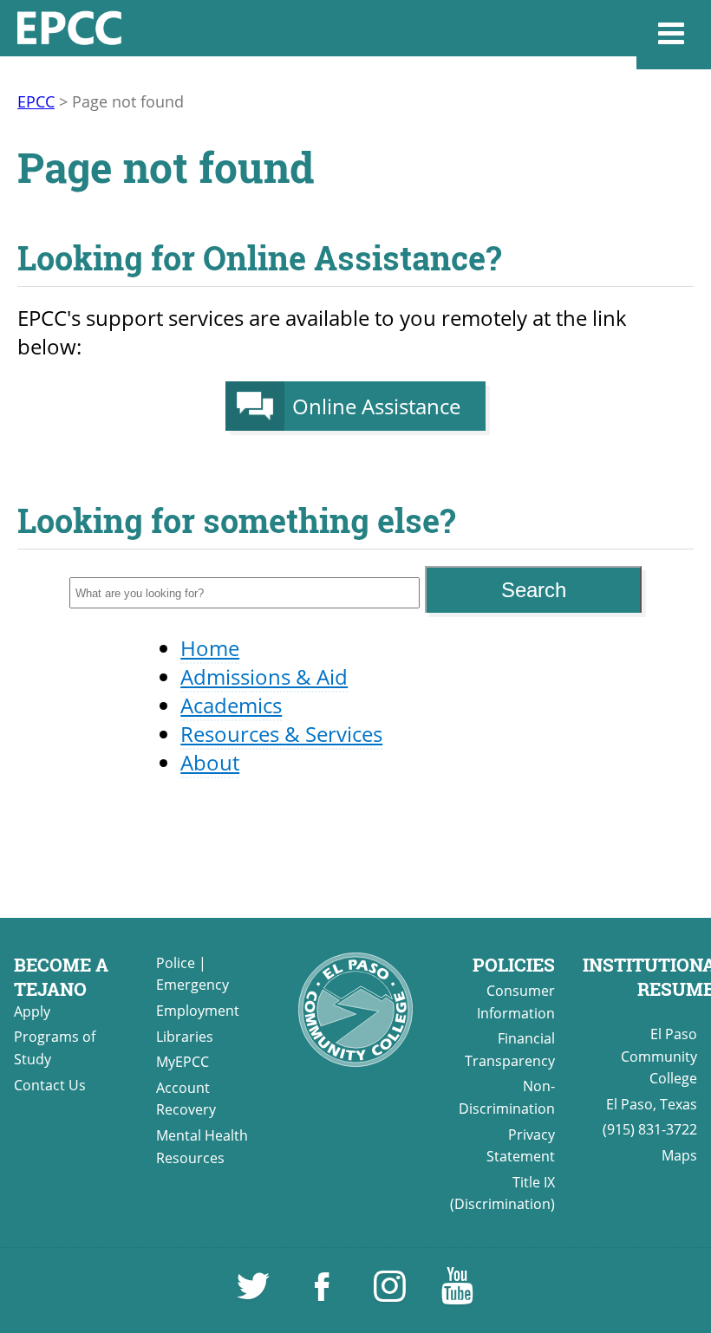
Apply (32, 1011)
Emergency (192, 984)
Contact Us (50, 1085)
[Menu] (673, 34)
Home (209, 648)
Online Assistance (376, 406)
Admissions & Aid (264, 676)
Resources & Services (281, 733)
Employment (197, 1010)
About (209, 762)
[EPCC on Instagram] (391, 1294)
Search (533, 589)
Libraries (184, 1036)
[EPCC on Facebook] (323, 1294)
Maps (679, 1155)
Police (175, 962)
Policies (514, 965)
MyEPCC (182, 1061)
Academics (231, 705)
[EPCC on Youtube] (457, 1294)
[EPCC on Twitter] (255, 1294)
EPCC (36, 101)
